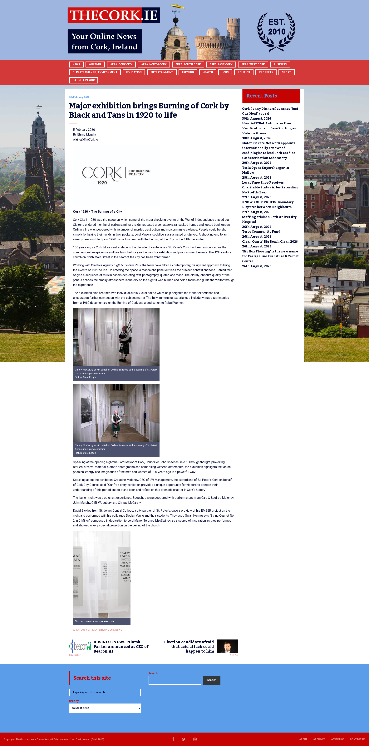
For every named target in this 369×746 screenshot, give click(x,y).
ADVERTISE (337, 739)
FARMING (188, 72)
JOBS (225, 72)
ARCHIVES (319, 739)
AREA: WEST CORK (253, 64)
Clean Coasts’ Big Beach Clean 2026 (270, 242)
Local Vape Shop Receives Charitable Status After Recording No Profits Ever (270, 188)
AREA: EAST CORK (221, 64)
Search (153, 673)
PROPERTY (266, 72)
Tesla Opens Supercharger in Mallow (265, 170)
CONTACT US (357, 739)
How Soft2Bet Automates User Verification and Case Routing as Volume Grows (269, 128)
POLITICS (244, 72)
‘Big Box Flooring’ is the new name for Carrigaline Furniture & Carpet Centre (270, 256)
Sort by (74, 701)
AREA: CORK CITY (121, 64)
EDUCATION (134, 72)
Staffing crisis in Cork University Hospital (269, 219)
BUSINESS (280, 64)
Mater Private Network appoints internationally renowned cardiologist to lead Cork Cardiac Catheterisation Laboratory (268, 150)
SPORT (286, 72)
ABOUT (303, 739)
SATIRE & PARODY (84, 80)
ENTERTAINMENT (161, 72)
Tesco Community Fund (261, 232)
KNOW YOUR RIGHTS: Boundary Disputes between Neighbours (268, 204)
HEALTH (208, 72)
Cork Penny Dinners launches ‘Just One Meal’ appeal (270, 111)
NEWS (118, 630)
